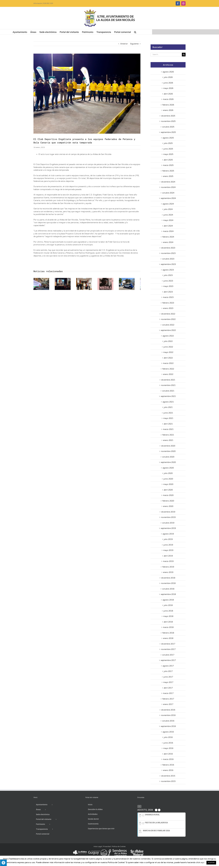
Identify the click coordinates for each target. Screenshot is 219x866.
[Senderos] (117, 850)
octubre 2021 (168, 391)
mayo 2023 (168, 286)
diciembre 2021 (168, 380)
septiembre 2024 (168, 198)
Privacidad (107, 846)
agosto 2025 (168, 138)
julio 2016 (168, 737)
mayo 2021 (168, 418)
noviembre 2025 (168, 121)
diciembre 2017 (168, 644)
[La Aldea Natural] (137, 850)
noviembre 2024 (168, 187)
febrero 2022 (168, 369)
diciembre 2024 (168, 182)
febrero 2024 (168, 237)
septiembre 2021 (168, 396)
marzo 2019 (168, 561)
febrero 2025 (168, 171)
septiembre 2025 (168, 132)
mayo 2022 (168, 352)
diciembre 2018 (168, 578)
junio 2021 (168, 413)
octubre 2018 (168, 589)
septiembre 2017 (168, 660)
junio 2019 (168, 545)
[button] (135, 31)
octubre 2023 (168, 259)
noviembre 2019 (168, 517)
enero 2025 (168, 176)
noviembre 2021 (168, 385)
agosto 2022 (168, 336)
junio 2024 (168, 215)
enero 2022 (168, 374)
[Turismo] (80, 850)
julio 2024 (168, 209)
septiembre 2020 (168, 462)
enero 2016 (168, 770)
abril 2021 (168, 424)
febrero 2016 (168, 765)
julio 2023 (168, 275)
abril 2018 (168, 622)
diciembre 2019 (168, 512)
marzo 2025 (168, 165)
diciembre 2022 (168, 314)
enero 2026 (168, 110)
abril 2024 (168, 226)
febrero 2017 (168, 699)
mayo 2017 (168, 682)
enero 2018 (168, 638)
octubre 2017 (168, 655)
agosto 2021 (168, 402)
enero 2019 (168, 572)
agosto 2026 (168, 72)
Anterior (124, 44)
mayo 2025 (168, 154)
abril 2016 (168, 754)
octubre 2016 (168, 721)
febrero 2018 (168, 633)
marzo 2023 (168, 297)
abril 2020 (168, 490)
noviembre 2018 (168, 583)
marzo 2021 (168, 429)
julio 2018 (168, 605)
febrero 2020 (168, 501)
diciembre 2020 (168, 446)
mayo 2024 (168, 220)
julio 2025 (168, 143)
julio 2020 (168, 473)
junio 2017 (168, 677)
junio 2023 (168, 281)
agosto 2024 (168, 204)
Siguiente (134, 44)
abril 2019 (168, 556)
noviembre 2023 (168, 253)
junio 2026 (168, 83)
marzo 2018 (168, 627)
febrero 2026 (168, 105)
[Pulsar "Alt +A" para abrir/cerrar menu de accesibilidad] (3, 862)
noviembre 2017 (168, 649)
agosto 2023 (168, 270)
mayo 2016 (168, 748)
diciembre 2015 (168, 776)
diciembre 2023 (168, 248)
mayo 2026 (168, 88)
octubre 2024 (168, 193)
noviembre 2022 (168, 319)
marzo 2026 (168, 99)
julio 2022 (168, 341)
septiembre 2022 (168, 330)
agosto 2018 (168, 600)
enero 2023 (168, 308)
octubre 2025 (168, 127)
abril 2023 (168, 292)
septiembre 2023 (168, 264)
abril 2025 (168, 160)
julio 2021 (168, 407)
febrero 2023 (168, 303)
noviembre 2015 (168, 781)
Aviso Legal (98, 846)
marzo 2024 (168, 231)
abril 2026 (168, 94)
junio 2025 (168, 149)
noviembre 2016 (168, 715)
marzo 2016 (168, 759)
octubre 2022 (168, 325)
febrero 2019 (168, 567)
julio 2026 (168, 77)
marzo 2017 (168, 693)
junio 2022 (168, 347)
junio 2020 (168, 479)
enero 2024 (168, 242)
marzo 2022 (168, 363)
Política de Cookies (119, 846)
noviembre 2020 (168, 451)
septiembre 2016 (168, 726)
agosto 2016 (168, 732)
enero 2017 (168, 704)
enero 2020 (168, 506)
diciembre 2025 (168, 116)
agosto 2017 (168, 666)
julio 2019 (168, 539)
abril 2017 (168, 688)
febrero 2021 (168, 435)
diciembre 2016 (168, 710)
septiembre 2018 (168, 594)
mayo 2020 (168, 484)
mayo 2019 (168, 550)
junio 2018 (168, 611)
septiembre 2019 (168, 528)
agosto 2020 (168, 468)
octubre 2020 (168, 457)
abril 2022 (168, 358)
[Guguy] (97, 850)
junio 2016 (168, 743)
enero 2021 (168, 440)
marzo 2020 (168, 495)
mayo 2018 (168, 616)
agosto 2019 (168, 534)
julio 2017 (168, 671)
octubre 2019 (168, 523)
